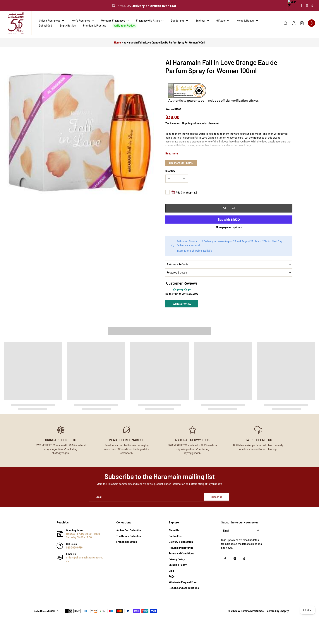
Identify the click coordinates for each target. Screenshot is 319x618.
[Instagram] (307, 5)
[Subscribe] (258, 530)
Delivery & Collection (181, 541)
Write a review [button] (182, 303)
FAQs (171, 576)
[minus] (169, 178)
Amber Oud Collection (129, 530)
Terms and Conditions (181, 553)
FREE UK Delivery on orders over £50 (146, 5)
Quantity (170, 171)
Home (117, 42)
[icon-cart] (302, 23)
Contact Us (175, 536)
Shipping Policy (178, 564)
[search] (285, 23)
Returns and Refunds (181, 547)
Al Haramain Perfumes (251, 610)
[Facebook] (301, 5)
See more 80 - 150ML (181, 162)
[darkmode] (311, 23)
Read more (171, 153)
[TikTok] (312, 5)
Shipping (187, 123)
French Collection (126, 541)
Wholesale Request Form (183, 582)
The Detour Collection (129, 536)
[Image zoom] (79, 133)
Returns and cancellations (184, 587)
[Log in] (293, 23)
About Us (174, 530)
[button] (228, 208)
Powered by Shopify (277, 610)
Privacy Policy (177, 559)
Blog (171, 570)
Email (99, 496)
